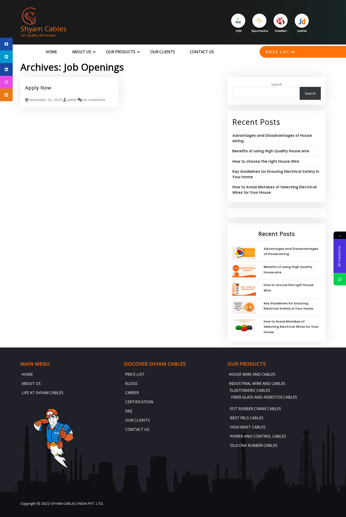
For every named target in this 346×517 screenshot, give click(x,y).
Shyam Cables (43, 28)
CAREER (132, 392)
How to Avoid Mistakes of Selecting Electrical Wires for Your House (291, 326)
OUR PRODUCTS (120, 51)
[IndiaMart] (281, 21)
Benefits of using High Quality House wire (270, 151)
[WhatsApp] (340, 279)
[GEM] (238, 21)
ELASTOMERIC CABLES (250, 390)
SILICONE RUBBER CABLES (253, 445)
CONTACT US (202, 51)
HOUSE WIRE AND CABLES (252, 374)
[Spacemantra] (259, 21)
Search (276, 84)
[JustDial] (302, 21)
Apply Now (38, 88)
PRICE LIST (278, 52)
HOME (51, 51)
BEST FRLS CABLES (246, 417)
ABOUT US (81, 51)
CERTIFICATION (139, 401)
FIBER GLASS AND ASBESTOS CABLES (264, 397)
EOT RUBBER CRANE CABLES (255, 408)
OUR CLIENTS (162, 51)
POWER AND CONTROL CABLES (258, 436)
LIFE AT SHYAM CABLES (42, 392)
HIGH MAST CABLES (248, 427)
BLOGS (131, 383)
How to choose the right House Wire (265, 161)
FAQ (128, 411)
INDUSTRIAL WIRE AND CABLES (257, 383)
